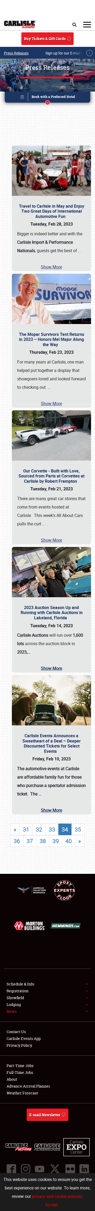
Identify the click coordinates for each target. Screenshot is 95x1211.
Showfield (15, 997)
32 (39, 829)
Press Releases (16, 53)
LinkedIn (83, 1169)
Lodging (14, 1004)
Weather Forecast (22, 1092)
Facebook (11, 1169)
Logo (20, 24)
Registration (17, 990)
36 (17, 841)
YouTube (39, 1169)
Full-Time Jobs (20, 1072)
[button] (47, 98)
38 (43, 841)
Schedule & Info (20, 983)
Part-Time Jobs (20, 1065)
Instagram (25, 1169)
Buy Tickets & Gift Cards (45, 38)
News (12, 1011)
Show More (51, 267)
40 (68, 841)
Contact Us (16, 1031)
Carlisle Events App (24, 1038)
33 (52, 829)
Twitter (54, 1169)
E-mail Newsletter (44, 1114)
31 (26, 829)
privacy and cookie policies (57, 1196)
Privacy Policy (19, 1045)
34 (65, 829)
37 (30, 841)
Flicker (69, 1169)
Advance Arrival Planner (28, 1086)
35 (78, 829)
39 (56, 841)
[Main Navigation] (87, 24)
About (12, 1079)
